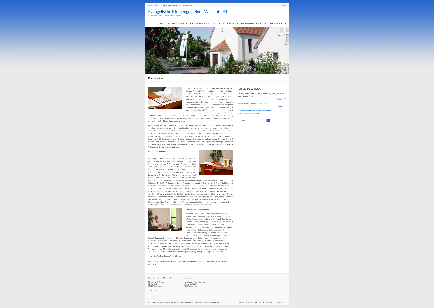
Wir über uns (219, 23)
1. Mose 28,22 (280, 99)
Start (162, 23)
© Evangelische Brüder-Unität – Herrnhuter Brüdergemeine (254, 110)
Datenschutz (258, 302)
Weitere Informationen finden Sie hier (248, 113)
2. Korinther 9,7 (280, 106)
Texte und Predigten (203, 23)
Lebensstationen (232, 23)
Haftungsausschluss (269, 302)
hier (179, 256)
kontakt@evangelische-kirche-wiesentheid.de (178, 5)
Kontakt (283, 5)
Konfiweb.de (153, 264)
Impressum (248, 302)
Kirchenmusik (261, 23)
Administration (281, 302)
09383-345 (156, 5)
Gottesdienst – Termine (175, 23)
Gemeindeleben (247, 23)
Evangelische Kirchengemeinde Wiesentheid (187, 11)
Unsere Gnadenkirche (277, 23)
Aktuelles (190, 23)
